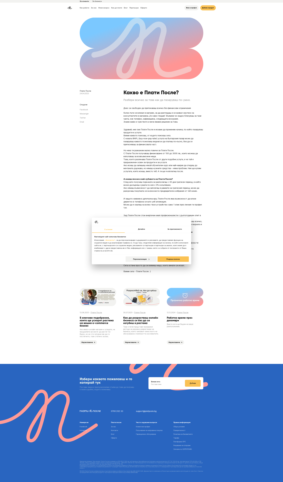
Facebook (83, 427)
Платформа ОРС (179, 442)
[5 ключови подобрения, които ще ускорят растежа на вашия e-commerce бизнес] (98, 297)
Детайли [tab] (141, 229)
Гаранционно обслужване (146, 434)
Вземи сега (155, 381)
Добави (193, 383)
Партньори (134, 8)
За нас (94, 8)
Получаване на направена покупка (149, 430)
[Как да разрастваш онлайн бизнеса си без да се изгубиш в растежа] (141, 297)
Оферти (143, 8)
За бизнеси (97, 1)
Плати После (85, 91)
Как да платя (116, 8)
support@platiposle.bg (146, 411)
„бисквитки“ (110, 240)
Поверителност (179, 430)
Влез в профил (191, 8)
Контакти (114, 430)
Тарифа (176, 438)
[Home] (69, 8)
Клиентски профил (143, 427)
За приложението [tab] (174, 229)
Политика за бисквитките (183, 434)
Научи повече (87, 342)
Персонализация (140, 259)
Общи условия (179, 427)
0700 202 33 (117, 411)
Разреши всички (173, 259)
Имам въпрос (103, 8)
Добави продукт (208, 8)
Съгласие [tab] (108, 229)
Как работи (84, 8)
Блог (126, 8)
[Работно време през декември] (185, 297)
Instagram (83, 430)
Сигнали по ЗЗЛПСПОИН (182, 449)
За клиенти (84, 1)
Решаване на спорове (181, 445)
